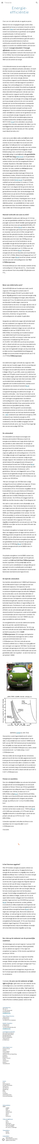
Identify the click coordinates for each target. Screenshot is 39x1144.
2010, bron (19, 156)
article (18, 733)
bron (12, 122)
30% (6, 414)
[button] (2, 2)
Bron (19, 544)
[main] (19, 10)
